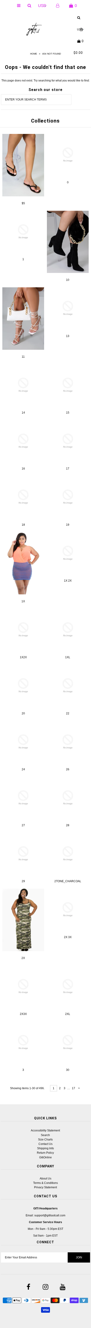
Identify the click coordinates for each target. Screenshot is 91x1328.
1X (23, 601)
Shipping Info (45, 1148)
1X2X (23, 657)
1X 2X (68, 580)
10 (67, 280)
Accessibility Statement (45, 1130)
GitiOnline (45, 1157)
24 (23, 769)
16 (23, 468)
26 (67, 769)
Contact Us (45, 1144)
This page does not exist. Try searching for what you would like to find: (45, 80)
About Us (45, 1178)
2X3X (23, 1014)
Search (45, 1135)
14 (23, 412)
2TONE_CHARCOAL (67, 881)
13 (67, 336)
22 (67, 713)
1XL (67, 657)
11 (23, 356)
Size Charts (45, 1139)
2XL (67, 1014)
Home (33, 53)
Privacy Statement (45, 1187)
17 (67, 468)
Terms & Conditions (45, 1183)
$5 (23, 203)
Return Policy (45, 1152)
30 (67, 1070)
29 (23, 881)
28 (67, 825)
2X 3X (68, 937)
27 (23, 825)
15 (67, 412)
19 (67, 524)
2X (23, 958)
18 (23, 524)
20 (23, 713)
